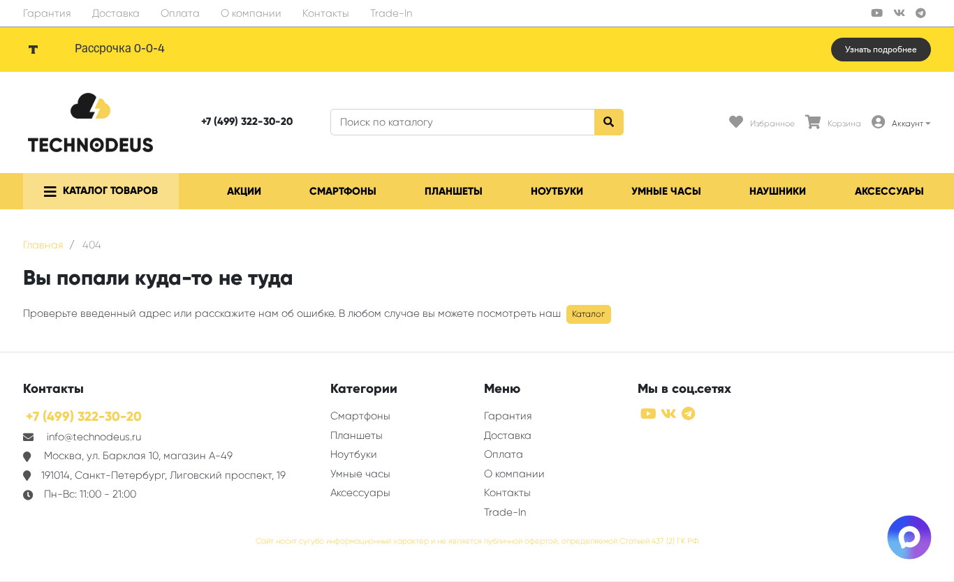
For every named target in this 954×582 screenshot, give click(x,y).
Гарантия (47, 13)
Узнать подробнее (881, 49)
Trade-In (391, 13)
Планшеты (454, 191)
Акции (244, 191)
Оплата (180, 13)
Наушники (777, 191)
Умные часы (666, 191)
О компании (251, 13)
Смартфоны (342, 191)
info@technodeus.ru (94, 437)
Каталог (588, 314)
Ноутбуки (557, 191)
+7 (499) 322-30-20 (247, 121)
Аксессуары (889, 191)
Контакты (325, 13)
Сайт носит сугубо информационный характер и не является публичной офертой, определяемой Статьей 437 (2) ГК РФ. (477, 541)
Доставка (116, 13)
